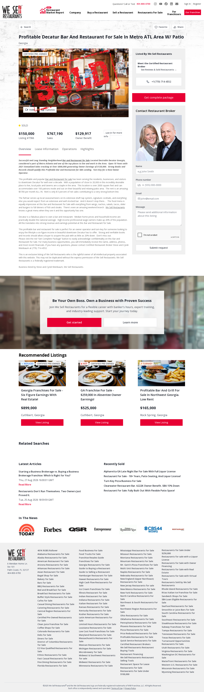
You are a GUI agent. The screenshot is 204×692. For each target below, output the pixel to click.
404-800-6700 (143, 3)
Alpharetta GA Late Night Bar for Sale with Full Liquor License (140, 471)
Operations (69, 149)
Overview (25, 149)
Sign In (187, 3)
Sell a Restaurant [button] (123, 12)
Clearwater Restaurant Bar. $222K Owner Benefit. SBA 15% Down (142, 485)
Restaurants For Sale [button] (150, 12)
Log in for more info (113, 134)
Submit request (159, 247)
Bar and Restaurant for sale (58, 179)
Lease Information (46, 149)
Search (27, 27)
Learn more (130, 322)
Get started (74, 322)
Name (139, 166)
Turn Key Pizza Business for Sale (122, 481)
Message (140, 206)
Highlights (87, 149)
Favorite (163, 27)
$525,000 (88, 408)
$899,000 (29, 408)
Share (180, 27)
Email (139, 193)
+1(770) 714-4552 (161, 81)
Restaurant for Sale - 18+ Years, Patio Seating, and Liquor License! (142, 476)
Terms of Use (117, 688)
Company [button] (75, 12)
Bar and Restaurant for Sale (76, 160)
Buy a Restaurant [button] (97, 12)
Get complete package (158, 97)
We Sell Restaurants (115, 207)
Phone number (143, 179)
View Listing (42, 422)
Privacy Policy (130, 688)
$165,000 (148, 408)
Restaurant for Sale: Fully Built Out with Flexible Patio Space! (139, 490)
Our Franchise (192, 12)
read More (25, 484)
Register (197, 3)
